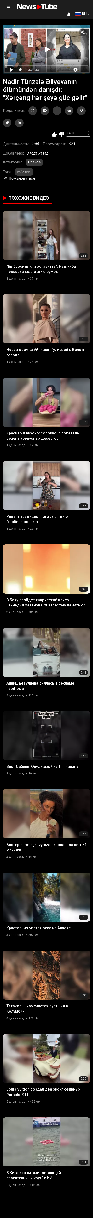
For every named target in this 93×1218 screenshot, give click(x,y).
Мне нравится (54, 134)
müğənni (24, 172)
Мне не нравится (61, 134)
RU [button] (84, 14)
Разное (34, 162)
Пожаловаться (21, 178)
